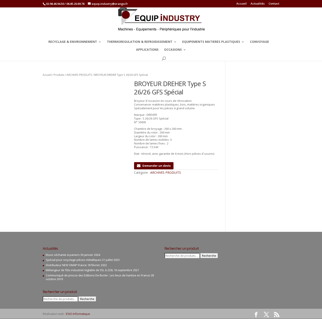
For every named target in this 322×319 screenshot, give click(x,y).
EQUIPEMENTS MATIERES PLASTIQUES (211, 42)
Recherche (87, 299)
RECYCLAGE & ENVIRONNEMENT (72, 42)
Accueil (241, 3)
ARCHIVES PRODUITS (79, 75)
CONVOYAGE (259, 42)
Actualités (258, 3)
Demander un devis (156, 166)
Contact (274, 3)
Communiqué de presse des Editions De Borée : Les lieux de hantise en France (98, 275)
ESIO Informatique (78, 314)
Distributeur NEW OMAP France (66, 265)
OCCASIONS (173, 50)
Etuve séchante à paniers (63, 255)
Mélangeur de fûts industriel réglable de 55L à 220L (79, 270)
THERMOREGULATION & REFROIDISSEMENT (139, 42)
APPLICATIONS (147, 50)
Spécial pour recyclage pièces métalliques (73, 260)
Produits (59, 75)
